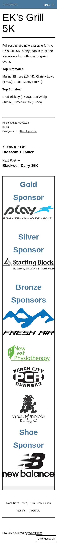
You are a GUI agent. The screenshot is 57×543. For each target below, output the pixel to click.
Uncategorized (28, 131)
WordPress (35, 533)
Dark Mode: (44, 538)
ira (7, 127)
